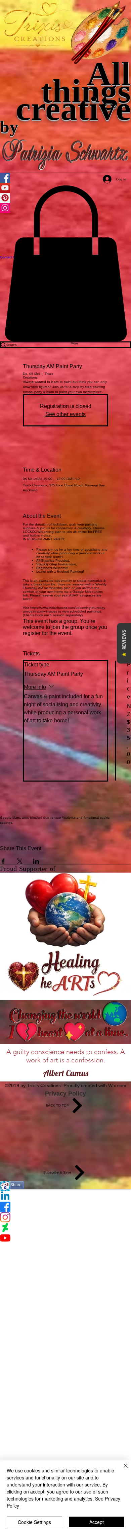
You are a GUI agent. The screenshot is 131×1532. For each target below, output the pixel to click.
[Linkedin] (65, 1196)
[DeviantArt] (65, 1227)
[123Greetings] (65, 1186)
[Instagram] (65, 1217)
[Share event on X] (19, 861)
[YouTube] (65, 1238)
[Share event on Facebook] (3, 861)
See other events (65, 414)
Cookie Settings (34, 1522)
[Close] (122, 1470)
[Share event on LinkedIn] (36, 861)
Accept (96, 1522)
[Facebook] (65, 1207)
